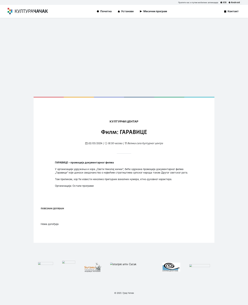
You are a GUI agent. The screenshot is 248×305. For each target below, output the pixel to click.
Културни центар (124, 121)
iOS (224, 2)
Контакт (233, 11)
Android (235, 2)
